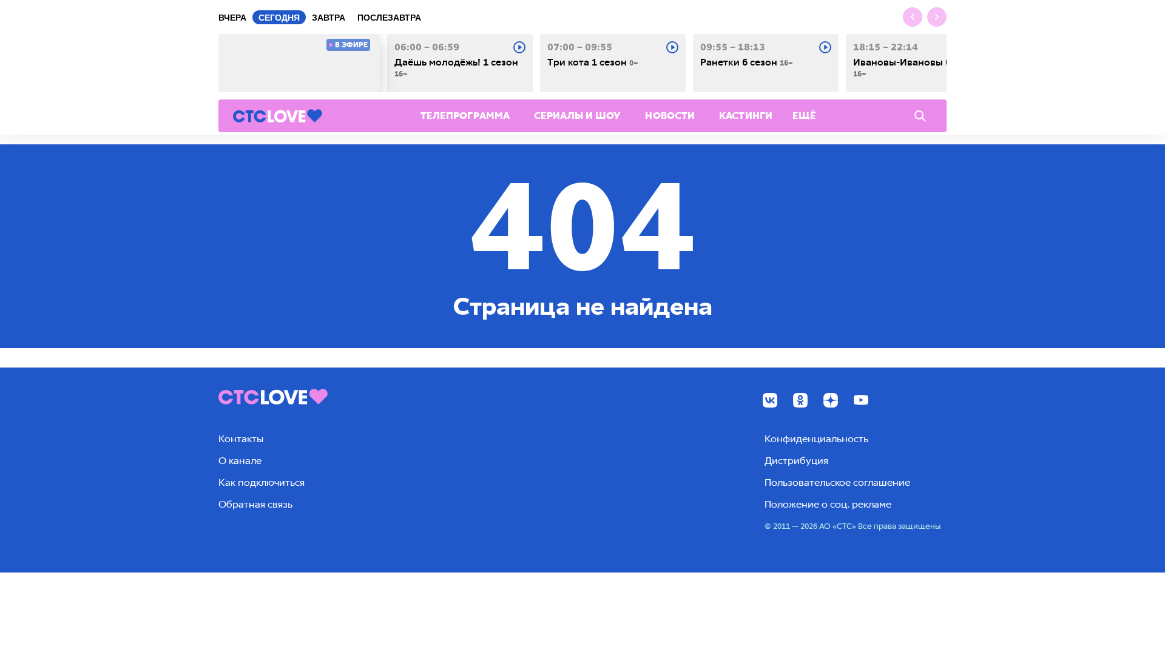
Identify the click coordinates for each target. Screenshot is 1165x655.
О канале (240, 460)
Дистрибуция (796, 460)
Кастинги (745, 115)
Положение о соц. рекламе (828, 504)
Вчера (232, 17)
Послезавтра (389, 17)
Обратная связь (255, 504)
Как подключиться (261, 482)
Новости (670, 115)
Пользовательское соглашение (837, 482)
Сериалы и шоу (577, 115)
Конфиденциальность (816, 438)
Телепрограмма (465, 115)
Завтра (328, 17)
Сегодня (279, 17)
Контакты (240, 438)
